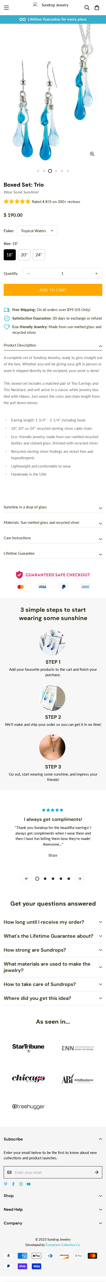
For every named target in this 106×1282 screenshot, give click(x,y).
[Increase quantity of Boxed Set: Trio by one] (96, 273)
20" (24, 254)
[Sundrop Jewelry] (53, 7)
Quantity (11, 273)
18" (9, 254)
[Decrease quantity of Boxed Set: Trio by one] (28, 273)
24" (38, 254)
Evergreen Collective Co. (63, 1245)
